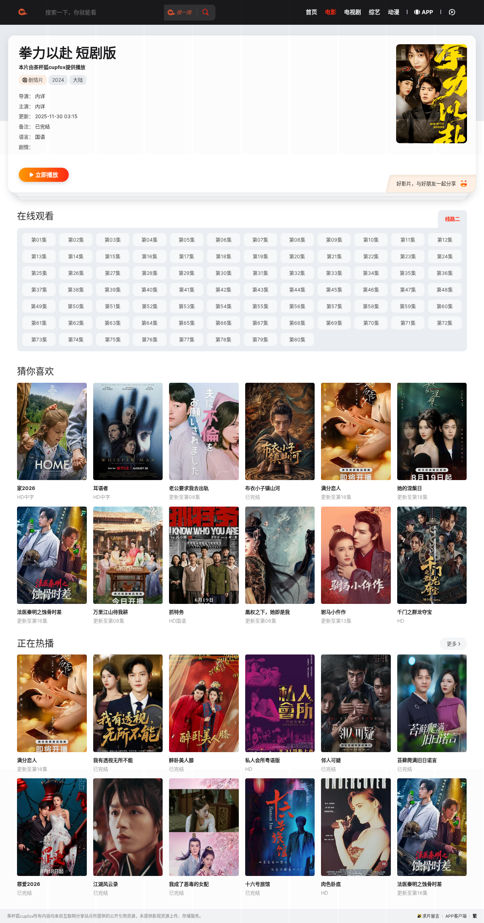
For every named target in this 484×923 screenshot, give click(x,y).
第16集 (149, 256)
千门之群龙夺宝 (414, 612)
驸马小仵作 (333, 612)
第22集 (371, 256)
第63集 (113, 323)
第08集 (297, 240)
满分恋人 (331, 488)
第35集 (408, 273)
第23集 (408, 256)
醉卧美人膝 (181, 760)
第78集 (223, 339)
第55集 (260, 306)
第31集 (260, 273)
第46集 (371, 290)
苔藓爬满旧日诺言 (417, 760)
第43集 (260, 290)
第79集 (260, 339)
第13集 (39, 256)
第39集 (113, 290)
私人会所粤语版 (262, 760)
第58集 (371, 306)
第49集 (39, 306)
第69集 (334, 323)
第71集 (408, 323)
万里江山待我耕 (110, 612)
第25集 (39, 273)
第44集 (297, 290)
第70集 (371, 323)
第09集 (334, 240)
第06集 (223, 240)
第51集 (112, 306)
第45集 (334, 290)
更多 (452, 644)
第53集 (187, 306)
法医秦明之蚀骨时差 (39, 612)
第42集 (223, 290)
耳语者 (100, 488)
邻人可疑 (331, 760)
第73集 (39, 339)
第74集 (76, 339)
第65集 (187, 323)
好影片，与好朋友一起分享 (426, 183)
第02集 (76, 240)
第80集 (297, 339)
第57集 (334, 306)
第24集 (445, 256)
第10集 (371, 240)
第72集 (444, 323)
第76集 (150, 339)
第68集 (297, 323)
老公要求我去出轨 (189, 488)
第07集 (260, 240)
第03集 (113, 240)
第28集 (150, 273)
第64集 (149, 323)
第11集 (407, 240)
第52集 (150, 306)
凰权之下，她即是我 (267, 612)
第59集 (408, 306)
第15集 (112, 256)
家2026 (26, 488)
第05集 (187, 240)
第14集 (76, 256)
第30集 (223, 273)
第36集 (445, 273)
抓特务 (176, 612)
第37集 (39, 290)
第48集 (445, 290)
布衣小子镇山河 (262, 488)
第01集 (39, 240)
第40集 (149, 290)
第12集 (444, 240)
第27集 (112, 273)
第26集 (76, 273)
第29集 (187, 273)
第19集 (260, 256)
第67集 (260, 323)
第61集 (39, 323)
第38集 (76, 290)
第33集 (334, 273)
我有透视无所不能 (113, 760)
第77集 (187, 339)
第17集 (186, 256)
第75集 (113, 339)
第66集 (223, 323)
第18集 (223, 256)
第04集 (149, 240)
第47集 (408, 290)
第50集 (76, 306)
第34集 (371, 273)
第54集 (223, 306)
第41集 (187, 290)
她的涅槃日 (409, 488)
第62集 (76, 323)
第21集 (334, 256)
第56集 (297, 306)
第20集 (297, 256)
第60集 (445, 306)
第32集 (297, 273)
